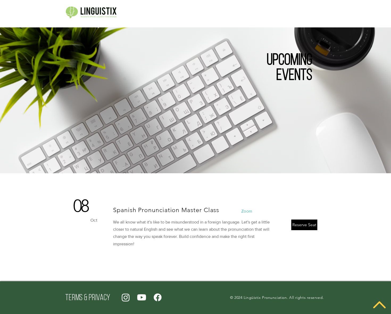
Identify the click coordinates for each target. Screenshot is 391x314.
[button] (304, 225)
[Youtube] (141, 297)
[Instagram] (125, 297)
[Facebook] (157, 297)
